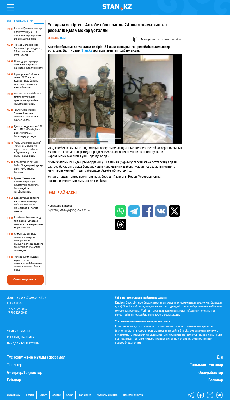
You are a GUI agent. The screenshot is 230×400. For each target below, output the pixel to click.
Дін (220, 357)
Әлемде (56, 395)
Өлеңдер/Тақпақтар (24, 372)
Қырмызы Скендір (60, 206)
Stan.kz (86, 50)
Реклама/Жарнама (20, 337)
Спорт (69, 395)
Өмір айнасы (63, 192)
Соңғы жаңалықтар (25, 279)
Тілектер (14, 364)
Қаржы (30, 395)
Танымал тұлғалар (206, 364)
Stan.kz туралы (18, 331)
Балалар (215, 380)
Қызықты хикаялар (107, 395)
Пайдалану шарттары (23, 343)
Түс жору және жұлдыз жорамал (36, 357)
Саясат (43, 395)
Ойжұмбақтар (210, 372)
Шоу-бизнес (85, 395)
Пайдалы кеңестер (133, 395)
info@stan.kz (15, 303)
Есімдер (14, 380)
